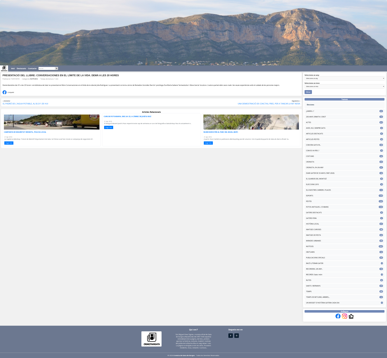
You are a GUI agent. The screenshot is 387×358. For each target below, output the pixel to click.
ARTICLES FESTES (312, 139)
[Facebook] (338, 316)
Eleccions (310, 105)
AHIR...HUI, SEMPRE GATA (315, 128)
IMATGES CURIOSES (313, 229)
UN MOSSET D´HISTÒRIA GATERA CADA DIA (322, 303)
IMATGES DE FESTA (313, 235)
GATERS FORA (311, 218)
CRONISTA (310, 162)
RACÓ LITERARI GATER (314, 263)
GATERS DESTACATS (314, 212)
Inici (13, 68)
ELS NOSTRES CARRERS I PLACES (318, 190)
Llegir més (9, 143)
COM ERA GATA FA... (313, 145)
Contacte (32, 68)
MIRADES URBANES (313, 241)
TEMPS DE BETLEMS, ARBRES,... (318, 297)
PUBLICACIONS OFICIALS (315, 258)
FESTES (309, 201)
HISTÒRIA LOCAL (312, 224)
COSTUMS (310, 156)
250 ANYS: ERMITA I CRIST (316, 117)
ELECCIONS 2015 (312, 184)
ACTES (308, 122)
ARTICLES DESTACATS (314, 134)
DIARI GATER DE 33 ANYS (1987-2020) (320, 173)
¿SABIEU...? (310, 111)
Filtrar (308, 92)
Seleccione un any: (312, 75)
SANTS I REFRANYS (313, 286)
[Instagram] (344, 316)
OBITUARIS (310, 252)
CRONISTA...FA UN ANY (314, 167)
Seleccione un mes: (312, 83)
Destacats (21, 68)
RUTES (308, 280)
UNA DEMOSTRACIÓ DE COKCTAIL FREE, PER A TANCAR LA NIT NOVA (269, 103)
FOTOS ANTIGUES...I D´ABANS (317, 207)
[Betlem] (351, 316)
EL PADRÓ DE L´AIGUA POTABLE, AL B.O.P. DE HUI (25, 103)
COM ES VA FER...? (312, 150)
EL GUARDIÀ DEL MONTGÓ (316, 179)
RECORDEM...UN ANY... (314, 269)
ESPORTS (309, 196)
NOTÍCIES (34, 79)
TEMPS (309, 291)
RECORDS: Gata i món (314, 274)
